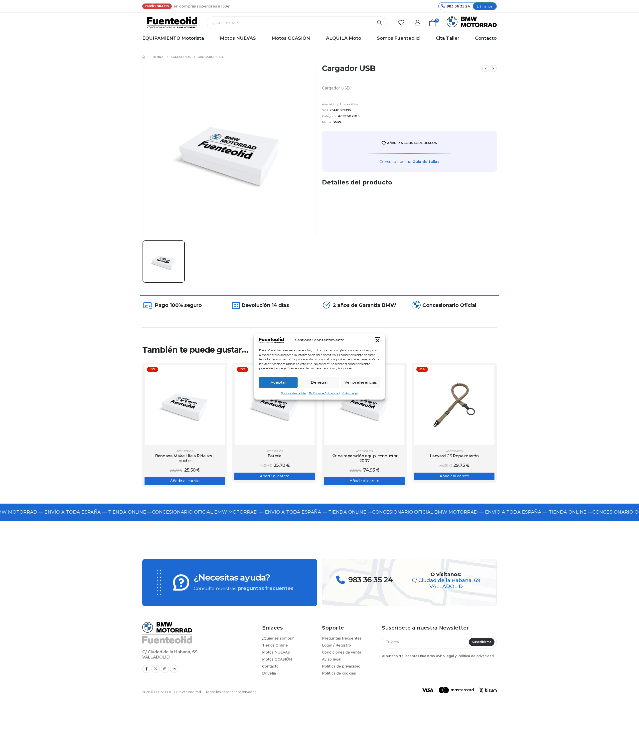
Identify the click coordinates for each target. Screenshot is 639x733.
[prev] (485, 68)
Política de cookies (294, 393)
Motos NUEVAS (238, 38)
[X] (156, 669)
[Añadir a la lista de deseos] (217, 372)
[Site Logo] (172, 22)
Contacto (486, 38)
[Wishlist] (402, 23)
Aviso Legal (350, 393)
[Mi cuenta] (419, 23)
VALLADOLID (446, 586)
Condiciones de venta (341, 652)
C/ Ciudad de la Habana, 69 (446, 580)
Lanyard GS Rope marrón (454, 456)
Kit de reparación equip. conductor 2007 (364, 458)
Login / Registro (336, 645)
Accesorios (348, 116)
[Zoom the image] (167, 625)
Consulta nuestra (409, 161)
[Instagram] (165, 669)
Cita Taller (447, 38)
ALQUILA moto (343, 38)
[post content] (185, 405)
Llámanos (484, 6)
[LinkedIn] (174, 669)
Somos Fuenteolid (398, 38)
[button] (377, 340)
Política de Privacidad (324, 393)
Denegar (319, 382)
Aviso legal (331, 659)
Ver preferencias (360, 382)
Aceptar (278, 382)
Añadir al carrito (185, 480)
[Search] (379, 23)
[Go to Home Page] (143, 56)
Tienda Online (275, 645)
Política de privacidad (341, 666)
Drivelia (269, 673)
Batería (275, 456)
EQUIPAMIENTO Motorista (173, 38)
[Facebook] (146, 669)
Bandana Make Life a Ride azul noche (184, 458)
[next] (493, 68)
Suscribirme (481, 642)
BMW (336, 122)
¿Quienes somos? (278, 638)
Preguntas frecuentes (342, 638)
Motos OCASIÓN (291, 38)
